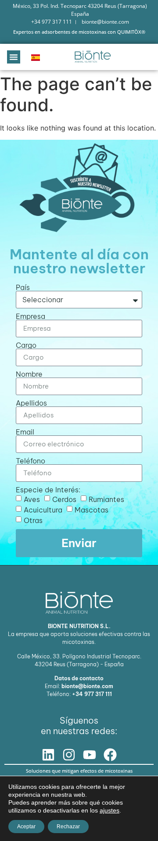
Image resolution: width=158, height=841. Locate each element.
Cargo (26, 345)
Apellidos (31, 402)
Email (25, 431)
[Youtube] (89, 755)
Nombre (29, 374)
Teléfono (30, 460)
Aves (32, 499)
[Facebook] (110, 755)
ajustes (109, 810)
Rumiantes (106, 499)
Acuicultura (43, 509)
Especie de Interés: (48, 489)
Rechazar (68, 826)
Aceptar (26, 826)
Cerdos (64, 499)
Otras (33, 520)
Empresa (30, 316)
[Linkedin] (48, 755)
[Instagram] (69, 755)
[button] (13, 57)
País (23, 287)
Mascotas (91, 509)
